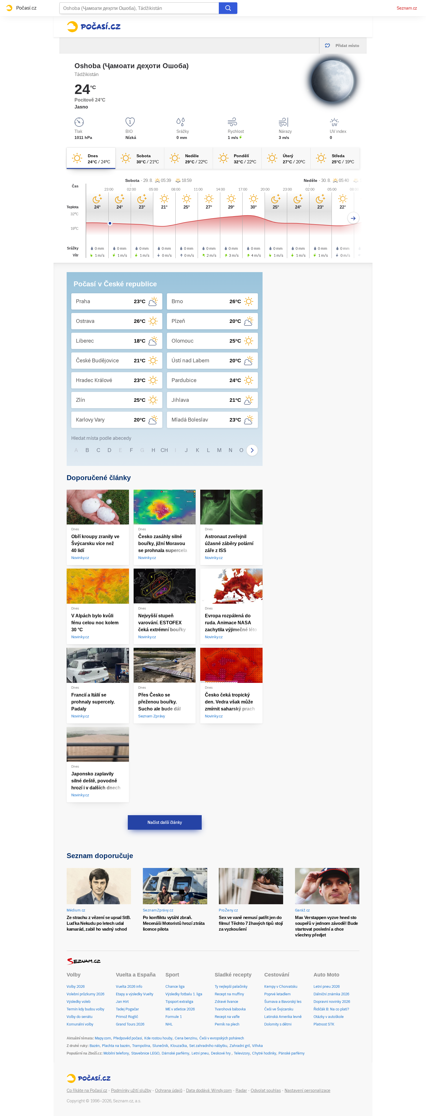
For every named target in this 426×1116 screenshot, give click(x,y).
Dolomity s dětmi (278, 1024)
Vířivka (257, 1046)
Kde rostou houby (158, 1038)
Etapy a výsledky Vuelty (134, 994)
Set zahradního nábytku (208, 1046)
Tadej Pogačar (127, 1009)
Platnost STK (324, 1024)
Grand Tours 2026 (130, 1024)
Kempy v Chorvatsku (280, 987)
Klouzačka (178, 1046)
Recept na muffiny (229, 994)
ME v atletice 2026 (180, 1009)
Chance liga (175, 987)
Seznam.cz (407, 8)
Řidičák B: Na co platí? (331, 1009)
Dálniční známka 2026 (331, 994)
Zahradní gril (240, 1046)
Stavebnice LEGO (145, 1053)
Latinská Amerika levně (283, 1017)
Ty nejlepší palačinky (231, 987)
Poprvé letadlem (277, 994)
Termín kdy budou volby (85, 1009)
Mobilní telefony (116, 1053)
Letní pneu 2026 (327, 987)
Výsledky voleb (78, 1002)
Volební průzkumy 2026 (85, 994)
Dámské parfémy (175, 1053)
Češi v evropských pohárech (221, 1038)
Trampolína (141, 1046)
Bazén (95, 1046)
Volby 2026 (76, 987)
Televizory (242, 1053)
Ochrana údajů (168, 1090)
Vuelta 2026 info (129, 987)
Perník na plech (227, 1024)
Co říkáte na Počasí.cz (87, 1090)
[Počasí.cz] (94, 26)
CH (164, 450)
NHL (169, 1024)
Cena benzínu (186, 1038)
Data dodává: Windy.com (209, 1090)
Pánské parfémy (291, 1053)
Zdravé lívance (226, 1002)
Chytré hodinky (264, 1053)
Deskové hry (221, 1053)
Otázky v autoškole (329, 1017)
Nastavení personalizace (307, 1090)
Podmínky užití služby (131, 1090)
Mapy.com (103, 1038)
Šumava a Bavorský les (282, 1002)
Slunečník (160, 1046)
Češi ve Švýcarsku (278, 1009)
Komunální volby (80, 1024)
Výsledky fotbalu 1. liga (183, 994)
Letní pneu (200, 1053)
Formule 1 (173, 1017)
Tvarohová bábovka (230, 1009)
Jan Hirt (122, 1002)
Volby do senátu (79, 1017)
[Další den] (353, 218)
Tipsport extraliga (179, 1002)
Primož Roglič (127, 1017)
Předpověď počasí (127, 1038)
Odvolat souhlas (266, 1090)
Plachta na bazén (116, 1046)
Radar (241, 1090)
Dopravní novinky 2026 (332, 1002)
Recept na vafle (227, 1017)
